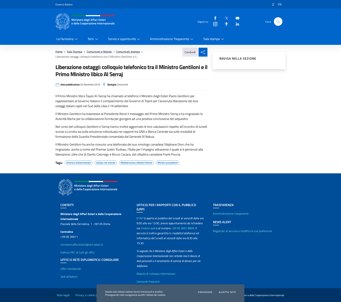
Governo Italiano (63, 4)
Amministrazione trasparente (230, 213)
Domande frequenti (148, 281)
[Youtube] (236, 17)
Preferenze (205, 292)
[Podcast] (225, 23)
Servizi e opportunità (122, 38)
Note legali (63, 295)
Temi (91, 38)
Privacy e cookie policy (88, 295)
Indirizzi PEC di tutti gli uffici (77, 252)
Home (59, 51)
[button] (278, 21)
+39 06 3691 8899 (182, 228)
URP (141, 218)
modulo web (148, 228)
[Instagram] (213, 23)
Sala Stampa (74, 51)
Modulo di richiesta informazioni (156, 274)
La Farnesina (64, 38)
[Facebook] (213, 17)
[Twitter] (225, 17)
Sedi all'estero (68, 276)
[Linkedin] (236, 23)
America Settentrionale (78, 162)
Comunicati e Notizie (99, 51)
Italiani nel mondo (105, 162)
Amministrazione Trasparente (169, 38)
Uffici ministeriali (70, 269)
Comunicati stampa (128, 51)
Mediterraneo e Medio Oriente (136, 162)
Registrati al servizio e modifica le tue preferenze (242, 231)
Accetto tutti (227, 292)
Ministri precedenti (168, 162)
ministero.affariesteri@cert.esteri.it (81, 244)
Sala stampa (211, 38)
